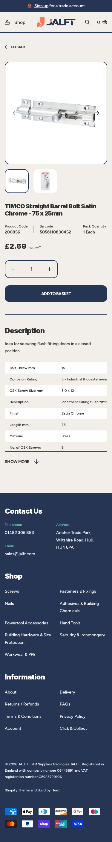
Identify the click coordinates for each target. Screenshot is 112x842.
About (10, 692)
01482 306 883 (19, 532)
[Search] (87, 22)
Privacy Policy (73, 716)
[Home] (56, 22)
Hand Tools (70, 623)
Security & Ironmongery (82, 635)
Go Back (18, 47)
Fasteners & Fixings (78, 591)
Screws (12, 591)
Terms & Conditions (23, 716)
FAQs (65, 704)
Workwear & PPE (20, 654)
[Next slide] (97, 113)
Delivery (67, 692)
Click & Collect (73, 728)
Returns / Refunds (22, 704)
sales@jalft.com (20, 553)
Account (13, 728)
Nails (9, 603)
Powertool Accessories (26, 623)
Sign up (41, 5)
